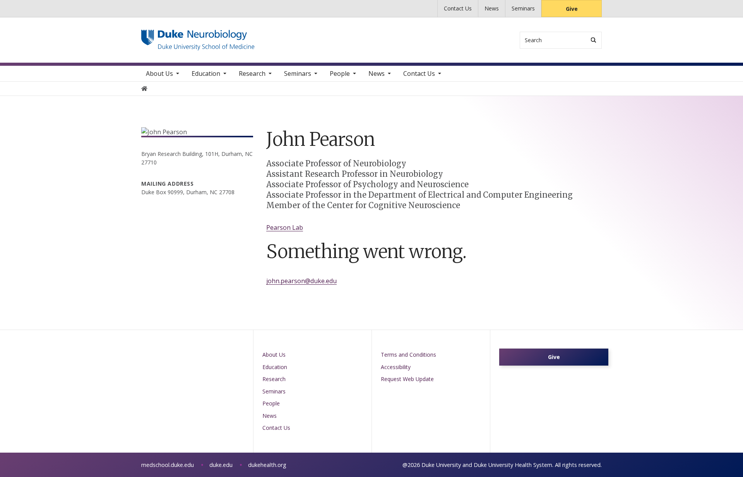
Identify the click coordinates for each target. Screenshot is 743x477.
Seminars (523, 8)
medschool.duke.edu (167, 464)
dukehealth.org (267, 464)
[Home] (198, 37)
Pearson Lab (284, 227)
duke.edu (221, 464)
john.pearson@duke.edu (301, 281)
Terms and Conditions (408, 354)
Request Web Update (407, 379)
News (491, 8)
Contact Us (458, 8)
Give (572, 8)
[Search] (593, 40)
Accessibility (396, 367)
